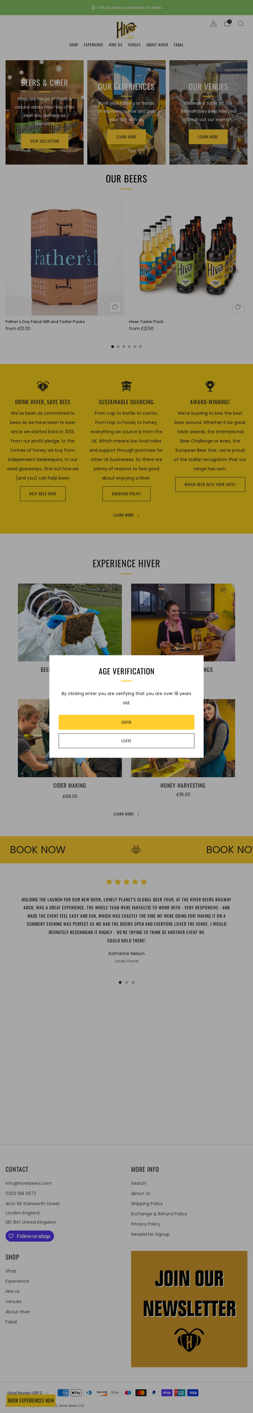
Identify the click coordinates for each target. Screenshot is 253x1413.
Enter (126, 722)
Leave (126, 740)
